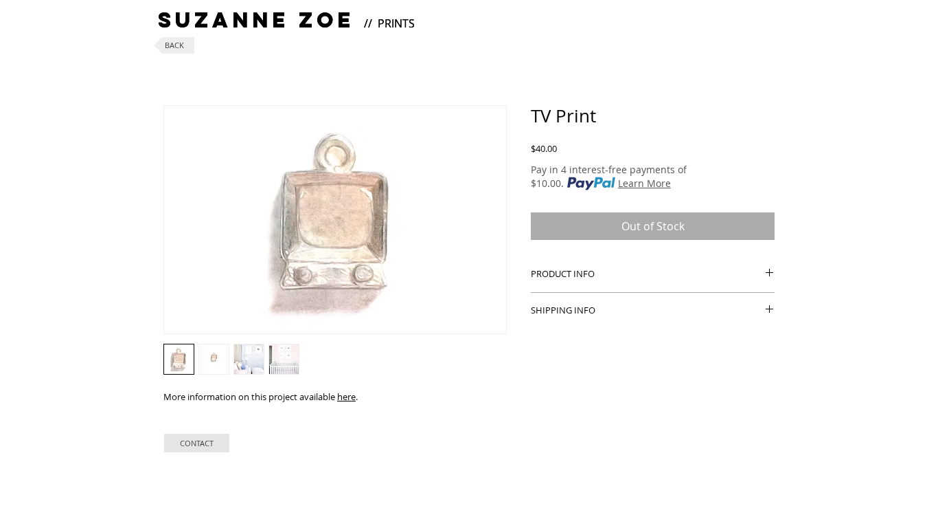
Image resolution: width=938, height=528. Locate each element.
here (346, 396)
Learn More (644, 183)
